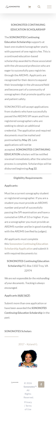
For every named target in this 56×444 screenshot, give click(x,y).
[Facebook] (41, 384)
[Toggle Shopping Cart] (29, 7)
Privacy (28, 402)
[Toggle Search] (39, 7)
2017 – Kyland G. (28, 344)
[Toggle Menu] (49, 7)
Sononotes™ (30, 386)
